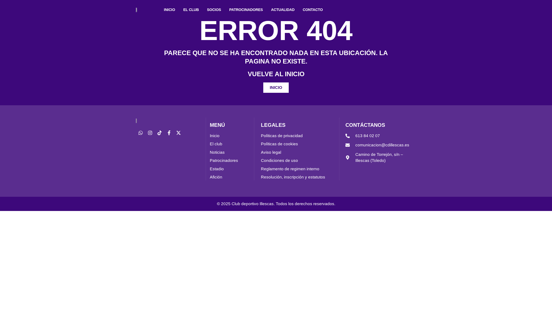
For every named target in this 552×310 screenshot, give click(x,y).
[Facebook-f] (169, 133)
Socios (214, 10)
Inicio (169, 10)
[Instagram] (150, 133)
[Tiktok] (159, 133)
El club (191, 10)
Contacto (313, 10)
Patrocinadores (246, 10)
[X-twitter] (178, 133)
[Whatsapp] (140, 133)
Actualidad (283, 10)
